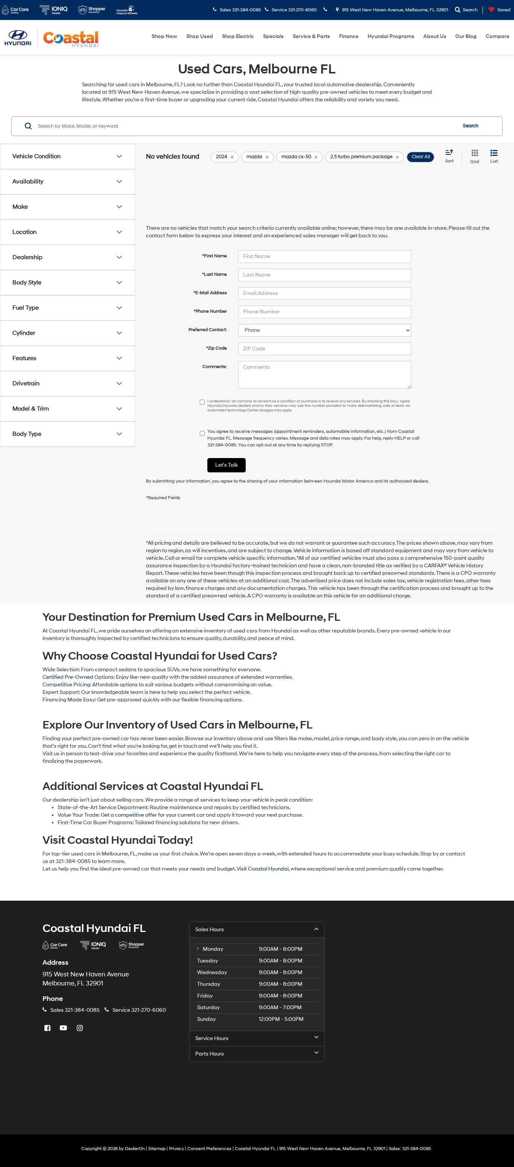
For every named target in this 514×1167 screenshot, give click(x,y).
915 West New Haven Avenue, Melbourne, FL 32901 (394, 10)
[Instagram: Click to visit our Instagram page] (80, 1028)
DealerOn (135, 1149)
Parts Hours (209, 1054)
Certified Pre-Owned (68, 677)
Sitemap (157, 1149)
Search (471, 126)
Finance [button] (349, 36)
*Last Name (214, 274)
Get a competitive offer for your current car (153, 815)
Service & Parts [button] (311, 36)
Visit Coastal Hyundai (263, 869)
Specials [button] (273, 36)
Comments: (214, 367)
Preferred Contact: (208, 330)
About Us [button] (434, 36)
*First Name (214, 256)
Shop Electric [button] (238, 36)
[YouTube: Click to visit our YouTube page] (64, 1028)
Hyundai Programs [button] (391, 36)
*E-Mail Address (210, 293)
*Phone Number (210, 311)
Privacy (176, 1149)
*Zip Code (216, 348)
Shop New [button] (164, 36)
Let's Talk (226, 465)
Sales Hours (209, 929)
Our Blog (466, 36)
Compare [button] (497, 36)
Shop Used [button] (199, 36)
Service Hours (211, 1038)
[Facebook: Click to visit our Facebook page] (48, 1028)
